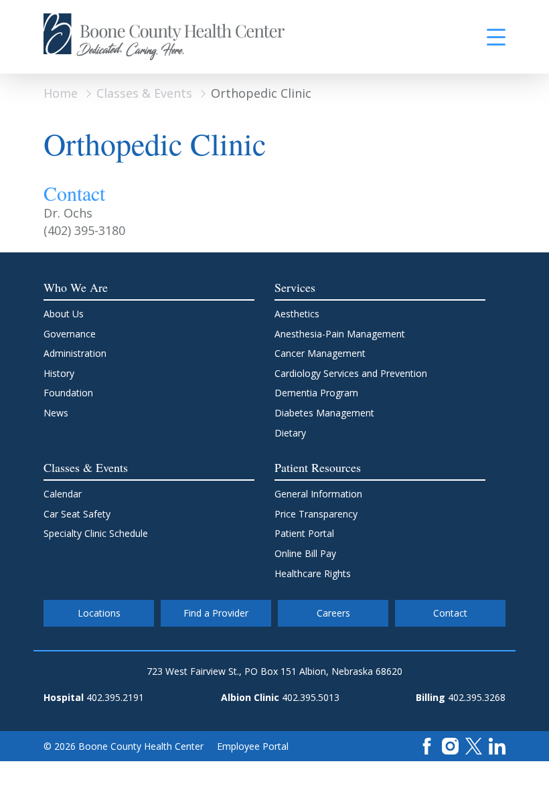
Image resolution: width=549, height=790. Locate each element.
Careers (333, 613)
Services (294, 287)
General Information (318, 493)
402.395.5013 (310, 697)
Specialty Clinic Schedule (96, 533)
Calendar (63, 493)
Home (61, 93)
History (59, 373)
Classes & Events (144, 93)
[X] (473, 744)
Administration (75, 353)
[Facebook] (426, 744)
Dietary (290, 432)
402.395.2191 (115, 697)
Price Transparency (316, 513)
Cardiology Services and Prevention (350, 373)
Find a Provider (215, 613)
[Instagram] (450, 744)
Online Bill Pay (305, 553)
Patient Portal (304, 533)
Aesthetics (296, 313)
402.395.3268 (476, 697)
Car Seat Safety (77, 513)
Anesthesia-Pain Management (339, 333)
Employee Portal (253, 746)
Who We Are (76, 287)
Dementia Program (316, 392)
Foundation (68, 392)
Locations (99, 613)
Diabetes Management (324, 412)
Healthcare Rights (312, 573)
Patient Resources (317, 467)
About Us (64, 313)
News (56, 412)
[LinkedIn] (497, 744)
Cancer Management (320, 353)
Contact (450, 613)
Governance (70, 333)
